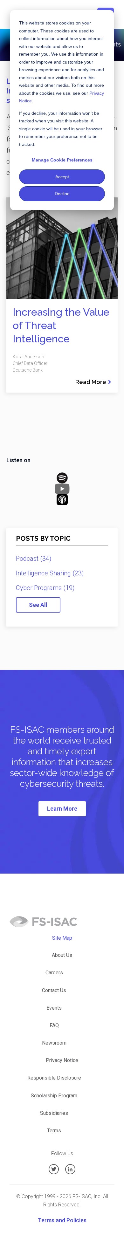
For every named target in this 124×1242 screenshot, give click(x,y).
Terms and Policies (62, 1220)
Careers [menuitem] (54, 973)
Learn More (62, 808)
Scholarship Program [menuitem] (54, 1096)
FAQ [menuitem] (54, 1025)
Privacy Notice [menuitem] (62, 1060)
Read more (90, 382)
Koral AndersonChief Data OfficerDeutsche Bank (30, 363)
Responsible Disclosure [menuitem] (54, 1078)
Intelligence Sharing (50, 573)
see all (38, 604)
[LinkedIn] (70, 1169)
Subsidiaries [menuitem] (54, 1113)
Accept (62, 176)
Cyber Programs (45, 588)
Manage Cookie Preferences (62, 159)
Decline (62, 193)
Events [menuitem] (54, 1008)
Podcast (34, 558)
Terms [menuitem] (54, 1131)
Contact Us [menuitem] (54, 990)
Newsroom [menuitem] (54, 1043)
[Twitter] (54, 1169)
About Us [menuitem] (62, 955)
